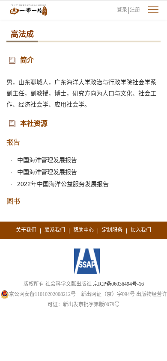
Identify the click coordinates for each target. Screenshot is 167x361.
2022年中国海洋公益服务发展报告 (63, 183)
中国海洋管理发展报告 (47, 160)
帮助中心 (83, 230)
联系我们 (55, 230)
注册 (135, 10)
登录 (122, 10)
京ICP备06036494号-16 (118, 284)
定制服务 (112, 230)
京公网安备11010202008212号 (42, 294)
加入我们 (141, 230)
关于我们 (26, 230)
